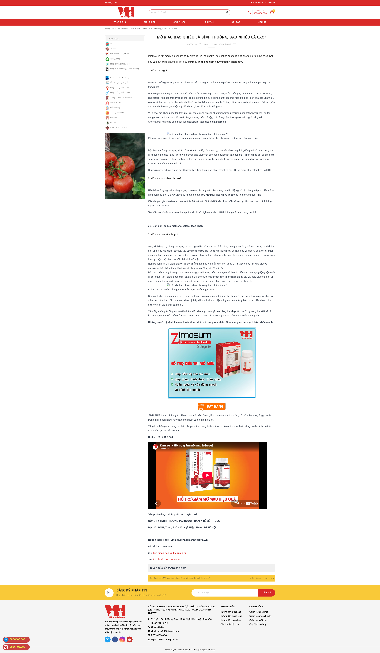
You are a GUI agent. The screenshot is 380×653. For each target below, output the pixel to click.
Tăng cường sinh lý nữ (119, 87)
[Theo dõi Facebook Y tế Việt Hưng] (115, 639)
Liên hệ (262, 22)
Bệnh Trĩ (113, 118)
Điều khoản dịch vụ (229, 624)
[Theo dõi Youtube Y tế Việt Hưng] (130, 639)
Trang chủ (120, 22)
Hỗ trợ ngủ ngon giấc (119, 82)
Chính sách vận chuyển (260, 616)
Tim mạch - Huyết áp (119, 54)
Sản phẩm (180, 22)
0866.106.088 (157, 627)
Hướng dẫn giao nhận (230, 620)
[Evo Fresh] (125, 166)
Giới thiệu (150, 22)
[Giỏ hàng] (272, 13)
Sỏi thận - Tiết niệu (118, 128)
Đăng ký (271, 3)
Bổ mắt (113, 123)
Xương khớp (115, 59)
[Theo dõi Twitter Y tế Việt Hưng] (108, 639)
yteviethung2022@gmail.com (165, 631)
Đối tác (235, 22)
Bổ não (113, 49)
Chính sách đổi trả (258, 620)
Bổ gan (113, 44)
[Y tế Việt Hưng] (126, 12)
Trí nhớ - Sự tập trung (119, 77)
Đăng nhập (257, 3)
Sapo (213, 650)
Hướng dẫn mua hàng (230, 612)
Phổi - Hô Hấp (116, 103)
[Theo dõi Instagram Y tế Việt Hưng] (122, 639)
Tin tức (209, 22)
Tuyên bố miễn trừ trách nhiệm (168, 568)
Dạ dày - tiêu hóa (117, 113)
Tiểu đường (115, 108)
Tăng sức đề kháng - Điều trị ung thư (124, 70)
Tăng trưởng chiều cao (120, 64)
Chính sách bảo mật (258, 612)
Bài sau (268, 578)
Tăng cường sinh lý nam (120, 92)
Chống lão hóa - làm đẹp (121, 97)
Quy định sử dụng (257, 624)
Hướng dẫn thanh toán (231, 616)
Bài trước (257, 578)
